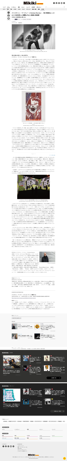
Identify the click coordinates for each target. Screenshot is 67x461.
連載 (19, 7)
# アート (20, 22)
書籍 (39, 9)
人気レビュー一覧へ (57, 411)
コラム (8, 7)
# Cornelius (19, 421)
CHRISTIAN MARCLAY (16, 318)
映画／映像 (34, 9)
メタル (19, 9)
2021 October (29, 19)
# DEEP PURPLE (26, 421)
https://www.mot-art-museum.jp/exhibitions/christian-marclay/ (24, 298)
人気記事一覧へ (54, 377)
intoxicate (24, 19)
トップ (4, 7)
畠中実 (14, 21)
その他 (42, 9)
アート (19, 19)
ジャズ (23, 9)
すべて (4, 9)
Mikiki (12, 347)
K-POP (15, 9)
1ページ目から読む (52, 155)
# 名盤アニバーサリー (12, 421)
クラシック (28, 9)
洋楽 (11, 9)
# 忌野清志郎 (45, 421)
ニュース (28, 7)
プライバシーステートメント (22, 449)
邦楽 (8, 9)
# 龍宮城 (31, 421)
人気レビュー (38, 7)
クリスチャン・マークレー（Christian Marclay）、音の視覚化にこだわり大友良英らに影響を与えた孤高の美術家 (29, 348)
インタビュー (13, 7)
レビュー (23, 7)
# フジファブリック (38, 421)
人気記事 (33, 7)
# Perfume (5, 421)
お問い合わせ (20, 448)
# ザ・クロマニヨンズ (52, 421)
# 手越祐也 (59, 421)
